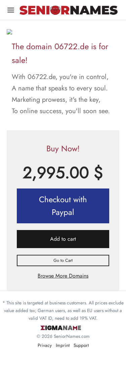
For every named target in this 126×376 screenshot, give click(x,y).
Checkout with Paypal (63, 206)
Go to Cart (63, 260)
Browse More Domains (63, 276)
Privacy (45, 345)
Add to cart (63, 239)
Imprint (63, 345)
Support (81, 345)
